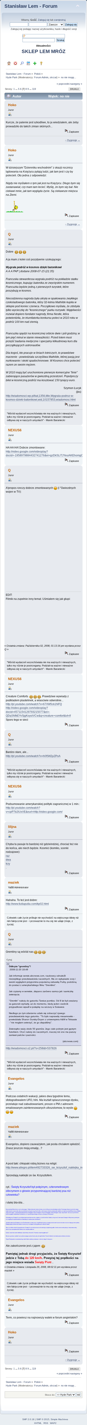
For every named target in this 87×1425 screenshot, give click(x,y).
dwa (8, 859)
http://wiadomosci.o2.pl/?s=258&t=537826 (31, 1048)
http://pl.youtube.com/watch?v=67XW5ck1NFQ (34, 704)
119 (34, 89)
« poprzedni (63, 83)
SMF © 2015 (42, 1419)
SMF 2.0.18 (28, 1419)
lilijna (12, 827)
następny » (76, 83)
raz (8, 855)
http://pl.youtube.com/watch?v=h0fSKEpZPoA (33, 756)
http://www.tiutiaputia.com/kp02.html (27, 903)
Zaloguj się (44, 20)
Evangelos (16, 1078)
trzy (8, 863)
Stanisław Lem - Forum (31, 6)
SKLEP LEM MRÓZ (43, 51)
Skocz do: (50, 1395)
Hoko (12, 105)
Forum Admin (41, 77)
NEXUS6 (14, 430)
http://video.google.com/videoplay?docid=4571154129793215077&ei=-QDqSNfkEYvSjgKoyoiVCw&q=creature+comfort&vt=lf (38, 711)
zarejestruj (59, 20)
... (16, 89)
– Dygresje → (72, 140)
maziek (13, 882)
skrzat (53, 77)
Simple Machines (59, 1419)
